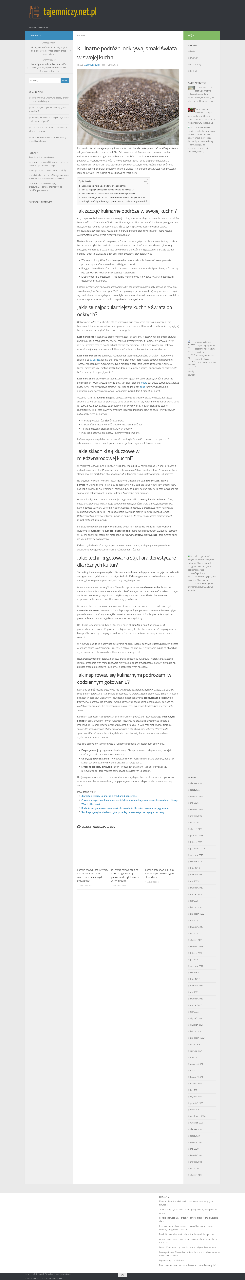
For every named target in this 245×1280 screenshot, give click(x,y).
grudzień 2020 (196, 1103)
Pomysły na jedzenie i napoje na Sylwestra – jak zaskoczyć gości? (188, 1265)
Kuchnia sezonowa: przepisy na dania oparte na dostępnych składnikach (160, 873)
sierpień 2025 (196, 861)
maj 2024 (194, 920)
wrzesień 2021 (196, 1044)
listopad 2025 (196, 842)
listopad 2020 (196, 1109)
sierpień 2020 (196, 1129)
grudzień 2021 (196, 1025)
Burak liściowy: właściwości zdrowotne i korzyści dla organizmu (187, 1234)
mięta (144, 382)
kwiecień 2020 (196, 1155)
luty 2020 (194, 1168)
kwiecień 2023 (196, 946)
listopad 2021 (196, 1031)
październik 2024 (197, 914)
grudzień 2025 (196, 835)
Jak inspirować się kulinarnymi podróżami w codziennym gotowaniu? (114, 201)
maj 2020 (194, 1149)
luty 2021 (194, 1090)
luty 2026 (194, 822)
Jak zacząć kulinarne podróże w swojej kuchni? (103, 185)
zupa (142, 386)
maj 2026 (194, 803)
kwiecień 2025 (196, 887)
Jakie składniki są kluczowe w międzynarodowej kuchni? (108, 193)
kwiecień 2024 (196, 927)
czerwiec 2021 (196, 1064)
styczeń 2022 (196, 1018)
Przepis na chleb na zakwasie (41, 157)
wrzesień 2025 (196, 855)
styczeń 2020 (196, 1175)
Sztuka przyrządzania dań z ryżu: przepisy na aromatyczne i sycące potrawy (122, 812)
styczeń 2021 (196, 1096)
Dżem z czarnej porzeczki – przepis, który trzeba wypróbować (200, 112)
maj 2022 (194, 992)
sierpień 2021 (196, 1051)
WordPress (37, 1278)
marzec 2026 (196, 816)
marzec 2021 (196, 1083)
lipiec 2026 (195, 790)
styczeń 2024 (196, 940)
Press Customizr (56, 1278)
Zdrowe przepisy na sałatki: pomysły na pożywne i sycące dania (200, 91)
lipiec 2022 (195, 979)
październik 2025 (197, 848)
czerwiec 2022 (196, 985)
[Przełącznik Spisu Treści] (144, 181)
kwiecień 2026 (196, 809)
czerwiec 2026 (196, 796)
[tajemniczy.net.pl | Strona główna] (62, 12)
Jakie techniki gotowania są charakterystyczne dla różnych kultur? (113, 197)
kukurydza (94, 359)
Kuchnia (81, 35)
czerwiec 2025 (196, 874)
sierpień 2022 (196, 972)
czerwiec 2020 (196, 1142)
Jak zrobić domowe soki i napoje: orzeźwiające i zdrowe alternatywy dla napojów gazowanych (45, 187)
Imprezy (194, 58)
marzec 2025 (196, 894)
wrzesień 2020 (196, 1122)
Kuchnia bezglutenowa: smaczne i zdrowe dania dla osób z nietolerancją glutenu (125, 808)
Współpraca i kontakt (39, 27)
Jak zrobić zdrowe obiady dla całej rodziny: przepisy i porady (205, 131)
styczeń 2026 (196, 829)
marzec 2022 (196, 1005)
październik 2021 (197, 1038)
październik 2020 (197, 1116)
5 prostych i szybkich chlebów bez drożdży (47, 170)
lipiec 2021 (195, 1057)
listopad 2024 (196, 907)
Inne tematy (195, 64)
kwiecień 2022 (196, 998)
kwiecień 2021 (196, 1077)
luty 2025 (194, 901)
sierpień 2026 (196, 783)
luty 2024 (194, 933)
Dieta (192, 51)
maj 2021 (194, 1070)
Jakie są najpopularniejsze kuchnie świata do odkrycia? (107, 189)
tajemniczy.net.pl (91, 65)
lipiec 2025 (195, 868)
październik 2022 (197, 959)
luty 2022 (194, 1012)
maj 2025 (194, 881)
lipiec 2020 (195, 1136)
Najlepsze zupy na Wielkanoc (171, 1260)
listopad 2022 (196, 953)
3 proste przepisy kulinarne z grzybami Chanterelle (109, 796)
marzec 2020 (196, 1162)
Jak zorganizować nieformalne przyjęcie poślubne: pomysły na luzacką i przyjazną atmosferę (204, 563)
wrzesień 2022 (196, 966)
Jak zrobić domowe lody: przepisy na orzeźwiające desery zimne (187, 1247)
